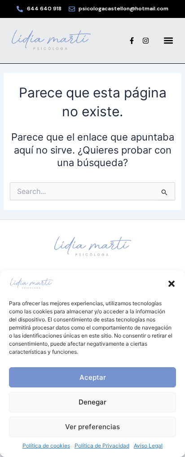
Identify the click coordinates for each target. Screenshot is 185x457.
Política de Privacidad (102, 445)
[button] (171, 283)
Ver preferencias (92, 426)
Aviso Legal (148, 445)
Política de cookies (46, 445)
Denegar (92, 402)
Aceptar (92, 377)
